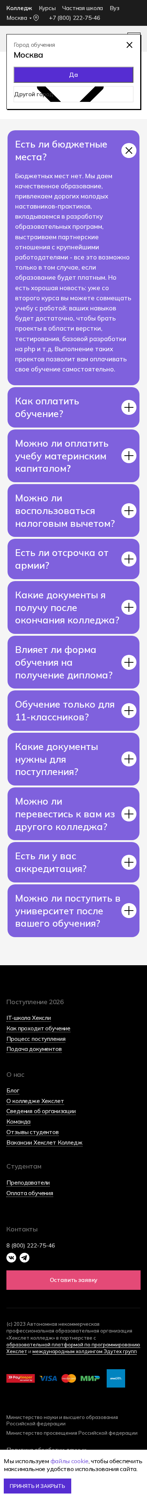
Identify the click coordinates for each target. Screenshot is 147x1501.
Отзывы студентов (32, 1132)
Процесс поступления (35, 1038)
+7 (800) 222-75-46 (74, 17)
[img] (130, 45)
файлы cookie (70, 1461)
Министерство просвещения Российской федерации (72, 1433)
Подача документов (33, 1048)
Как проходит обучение (38, 1028)
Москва (16, 17)
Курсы (47, 8)
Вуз (115, 8)
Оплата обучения (29, 1193)
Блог (12, 1090)
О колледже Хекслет (35, 1101)
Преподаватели (28, 1182)
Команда (18, 1121)
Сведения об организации (41, 1111)
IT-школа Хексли (28, 1017)
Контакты (21, 1229)
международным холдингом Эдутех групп (84, 1351)
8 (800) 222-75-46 (30, 1245)
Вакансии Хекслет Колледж (44, 1142)
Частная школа (82, 8)
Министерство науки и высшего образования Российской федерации (62, 1420)
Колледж (19, 8)
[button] (73, 1280)
